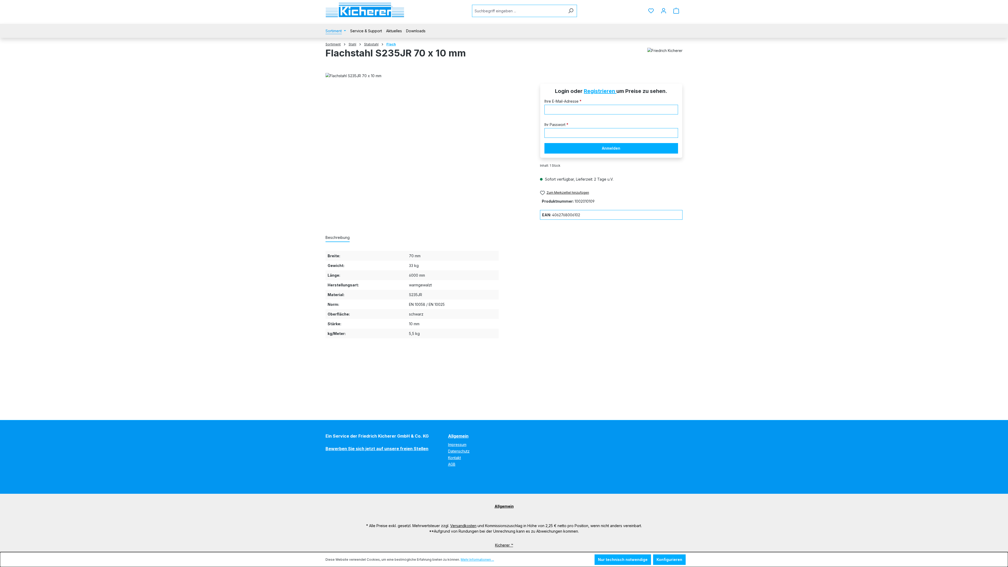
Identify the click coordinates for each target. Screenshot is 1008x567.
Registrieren (600, 91)
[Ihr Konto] (663, 11)
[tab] (338, 237)
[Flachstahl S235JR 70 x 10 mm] (427, 138)
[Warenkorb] (676, 11)
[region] (427, 138)
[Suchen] (571, 11)
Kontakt (454, 457)
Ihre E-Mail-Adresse (562, 101)
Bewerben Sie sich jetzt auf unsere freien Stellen (377, 448)
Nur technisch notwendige (623, 559)
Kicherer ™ (504, 545)
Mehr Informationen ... (477, 559)
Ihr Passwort (556, 124)
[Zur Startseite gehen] (365, 10)
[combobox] (518, 11)
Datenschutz (459, 451)
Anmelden (611, 148)
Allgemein (458, 436)
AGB (451, 464)
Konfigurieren (669, 559)
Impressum (457, 444)
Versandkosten (463, 525)
